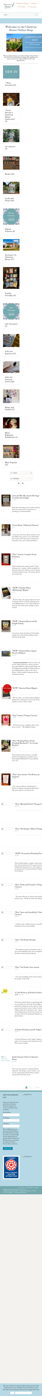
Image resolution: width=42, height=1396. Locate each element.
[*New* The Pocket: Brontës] (7, 940)
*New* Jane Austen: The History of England (26, 775)
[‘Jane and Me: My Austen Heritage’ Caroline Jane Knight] (5, 496)
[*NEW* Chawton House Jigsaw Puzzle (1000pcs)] (5, 651)
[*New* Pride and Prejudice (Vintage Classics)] (7, 885)
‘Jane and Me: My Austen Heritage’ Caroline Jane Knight (26, 496)
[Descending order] (31, 473)
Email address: (7, 1112)
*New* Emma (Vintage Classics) (24, 715)
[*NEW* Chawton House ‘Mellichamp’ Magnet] (5, 588)
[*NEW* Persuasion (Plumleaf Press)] (7, 853)
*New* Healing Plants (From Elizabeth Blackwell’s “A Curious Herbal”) (25, 743)
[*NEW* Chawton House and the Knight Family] (5, 621)
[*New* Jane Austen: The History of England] (5, 774)
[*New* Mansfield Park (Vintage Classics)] (7, 804)
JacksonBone (23, 1192)
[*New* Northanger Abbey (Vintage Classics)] (7, 829)
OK (12, 1393)
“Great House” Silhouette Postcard (25, 525)
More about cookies (23, 1393)
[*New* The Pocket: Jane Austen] (7, 967)
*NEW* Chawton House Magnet (24, 688)
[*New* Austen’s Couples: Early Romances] (5, 554)
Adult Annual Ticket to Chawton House (25, 1058)
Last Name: (6, 1124)
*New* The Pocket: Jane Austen (27, 967)
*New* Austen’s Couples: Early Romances (24, 555)
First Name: (6, 1118)
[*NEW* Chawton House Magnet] (5, 688)
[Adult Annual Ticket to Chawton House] (5, 1057)
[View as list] (23, 483)
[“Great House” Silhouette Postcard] (5, 525)
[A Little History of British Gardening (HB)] (7, 992)
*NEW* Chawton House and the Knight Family (24, 622)
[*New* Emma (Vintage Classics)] (5, 715)
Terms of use (21, 1187)
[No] (40, 1390)
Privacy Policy (29, 1187)
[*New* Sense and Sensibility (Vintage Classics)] (7, 912)
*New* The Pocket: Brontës (25, 940)
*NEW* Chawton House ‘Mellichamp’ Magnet (21, 589)
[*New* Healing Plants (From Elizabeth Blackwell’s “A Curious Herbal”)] (5, 741)
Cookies (36, 1187)
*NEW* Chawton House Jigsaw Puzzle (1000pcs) (24, 652)
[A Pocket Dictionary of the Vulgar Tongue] (7, 1030)
